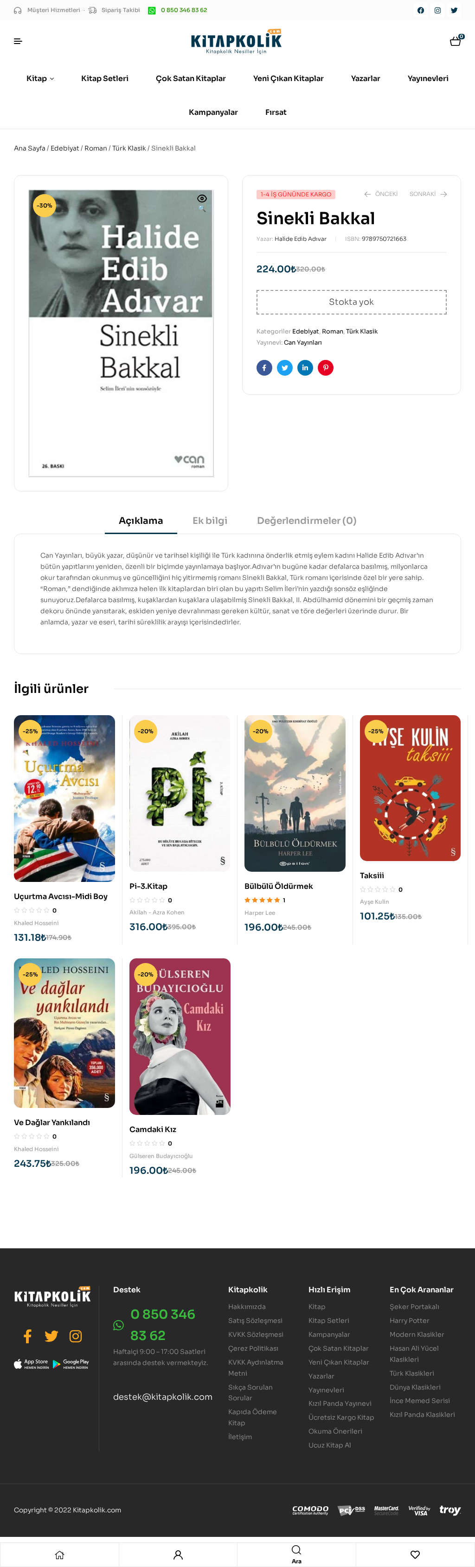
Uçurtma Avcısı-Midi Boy (61, 896)
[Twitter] (454, 10)
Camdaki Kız (152, 1129)
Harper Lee (259, 912)
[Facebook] (421, 10)
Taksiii (372, 876)
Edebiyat (65, 148)
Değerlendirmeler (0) (307, 521)
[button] (202, 204)
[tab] (141, 524)
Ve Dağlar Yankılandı (52, 1122)
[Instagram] (437, 10)
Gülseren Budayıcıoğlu (161, 1155)
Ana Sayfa (29, 148)
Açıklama (141, 521)
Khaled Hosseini (36, 922)
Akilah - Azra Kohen (157, 912)
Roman (95, 148)
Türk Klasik (129, 148)
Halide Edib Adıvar (301, 238)
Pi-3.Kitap (148, 886)
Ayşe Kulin (374, 901)
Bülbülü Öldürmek (278, 886)
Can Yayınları (303, 342)
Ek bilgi (210, 521)
